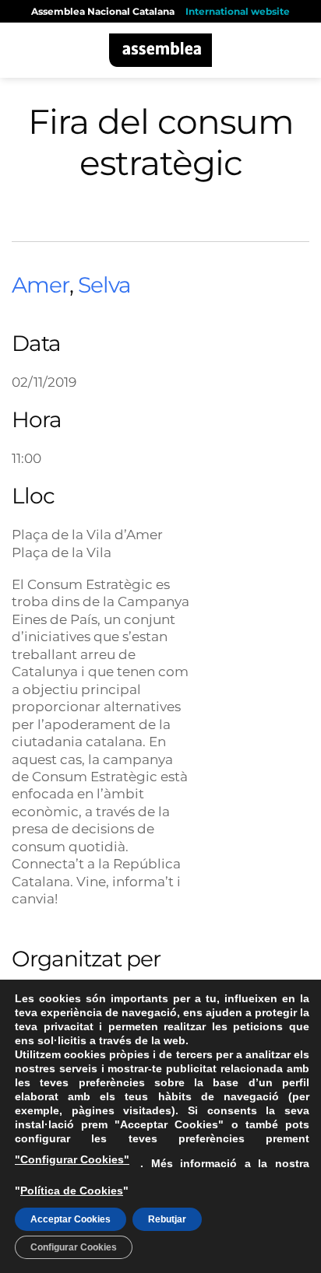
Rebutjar (167, 1219)
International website (237, 11)
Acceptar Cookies (70, 1219)
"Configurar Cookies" (72, 1159)
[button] (21, 50)
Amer (40, 285)
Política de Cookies (71, 1190)
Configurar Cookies (73, 1247)
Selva (104, 285)
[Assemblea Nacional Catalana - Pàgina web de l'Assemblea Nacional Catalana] (161, 50)
